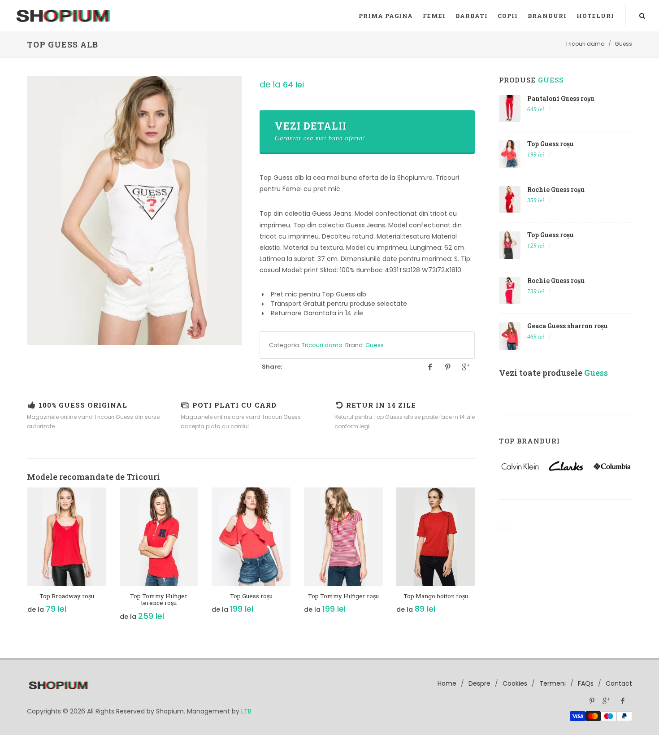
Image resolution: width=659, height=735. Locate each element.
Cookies (515, 683)
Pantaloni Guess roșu (560, 98)
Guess (374, 345)
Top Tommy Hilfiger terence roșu (158, 599)
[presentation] (19, 559)
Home (447, 683)
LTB (246, 711)
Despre (479, 683)
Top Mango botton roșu (435, 596)
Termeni (552, 683)
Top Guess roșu (251, 596)
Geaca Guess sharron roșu (567, 326)
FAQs (586, 683)
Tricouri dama (322, 345)
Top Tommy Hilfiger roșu (343, 596)
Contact (619, 683)
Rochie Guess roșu (556, 189)
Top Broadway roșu (66, 596)
